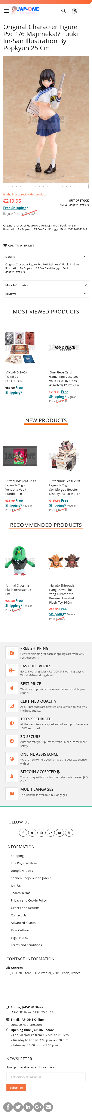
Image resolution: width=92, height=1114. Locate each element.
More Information (17, 285)
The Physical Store (24, 863)
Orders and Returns (25, 908)
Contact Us (18, 915)
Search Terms (20, 893)
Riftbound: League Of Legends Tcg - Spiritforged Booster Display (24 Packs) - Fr (64, 487)
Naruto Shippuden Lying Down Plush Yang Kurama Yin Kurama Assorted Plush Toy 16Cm (62, 593)
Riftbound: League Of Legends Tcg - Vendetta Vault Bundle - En (20, 487)
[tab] (46, 256)
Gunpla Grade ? (22, 871)
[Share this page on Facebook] (8, 1107)
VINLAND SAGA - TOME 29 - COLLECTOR (17, 376)
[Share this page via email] (48, 1107)
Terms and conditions (26, 945)
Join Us (16, 885)
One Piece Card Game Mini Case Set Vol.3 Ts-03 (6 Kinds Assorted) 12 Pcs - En (64, 378)
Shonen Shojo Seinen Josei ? (31, 878)
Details (10, 256)
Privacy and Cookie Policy (29, 900)
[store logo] (25, 10)
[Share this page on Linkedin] (28, 1107)
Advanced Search (23, 923)
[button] (5, 186)
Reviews (10, 294)
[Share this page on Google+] (38, 1107)
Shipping (17, 856)
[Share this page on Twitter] (18, 1107)
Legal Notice (19, 938)
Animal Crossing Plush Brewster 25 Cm (18, 589)
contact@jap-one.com (26, 1025)
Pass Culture (20, 930)
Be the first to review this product (24, 194)
